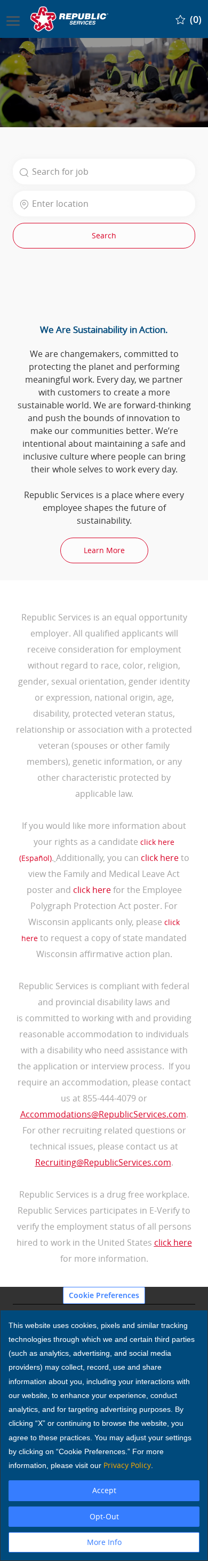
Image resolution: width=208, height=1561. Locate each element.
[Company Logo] (70, 19)
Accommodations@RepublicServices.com (103, 1114)
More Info (104, 1542)
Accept (104, 1490)
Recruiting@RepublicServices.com (103, 1162)
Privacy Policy (127, 1465)
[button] (104, 235)
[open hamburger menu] (13, 19)
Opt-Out (104, 1516)
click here (157, 842)
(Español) (35, 858)
